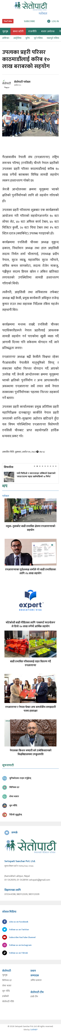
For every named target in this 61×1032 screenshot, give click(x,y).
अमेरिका (5, 38)
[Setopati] (30, 846)
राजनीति (32, 31)
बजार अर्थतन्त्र (47, 31)
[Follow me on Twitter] (11, 85)
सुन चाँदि (6, 991)
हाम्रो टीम (34, 997)
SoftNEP (34, 1029)
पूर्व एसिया (38, 38)
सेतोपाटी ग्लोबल (22, 82)
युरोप (27, 38)
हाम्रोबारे (5, 996)
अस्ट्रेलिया (17, 38)
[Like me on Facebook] (8, 87)
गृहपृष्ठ (4, 975)
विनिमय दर (7, 980)
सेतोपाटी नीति (8, 1002)
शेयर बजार (6, 986)
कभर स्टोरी (18, 31)
